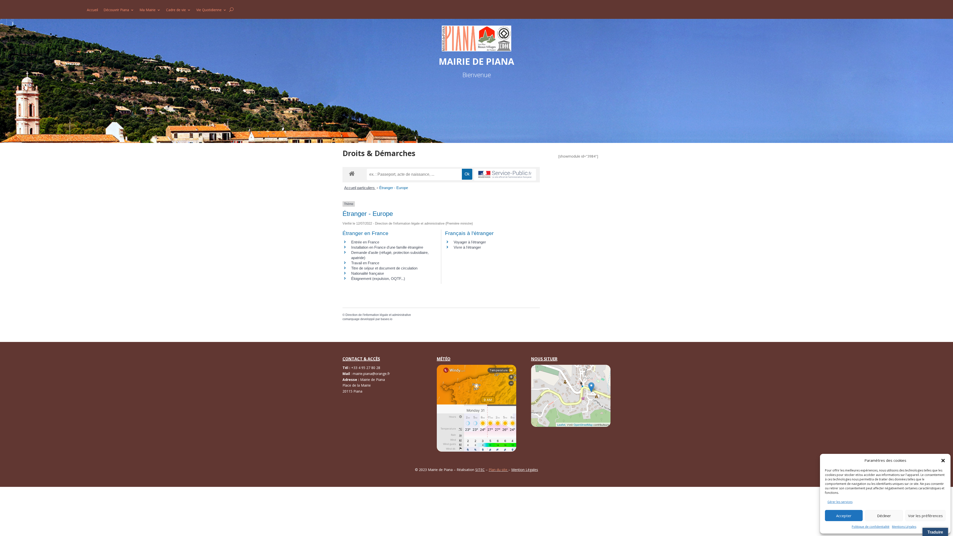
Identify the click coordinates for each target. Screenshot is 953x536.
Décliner (884, 515)
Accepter (843, 515)
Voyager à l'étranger (470, 242)
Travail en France (365, 263)
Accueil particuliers (360, 188)
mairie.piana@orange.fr (371, 373)
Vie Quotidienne (209, 10)
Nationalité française (367, 273)
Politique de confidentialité (870, 527)
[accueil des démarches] (351, 173)
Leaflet (561, 425)
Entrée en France (365, 242)
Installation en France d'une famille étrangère (387, 247)
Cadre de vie (176, 10)
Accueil (92, 10)
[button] (943, 460)
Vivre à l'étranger (467, 247)
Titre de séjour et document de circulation (384, 268)
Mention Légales (524, 469)
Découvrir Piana (116, 10)
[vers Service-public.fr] (505, 175)
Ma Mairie (147, 10)
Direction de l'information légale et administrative (378, 315)
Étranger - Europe (393, 188)
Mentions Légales (904, 527)
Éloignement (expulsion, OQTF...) (378, 278)
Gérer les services (839, 502)
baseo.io (386, 319)
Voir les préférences (925, 515)
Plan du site (498, 469)
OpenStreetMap (583, 425)
